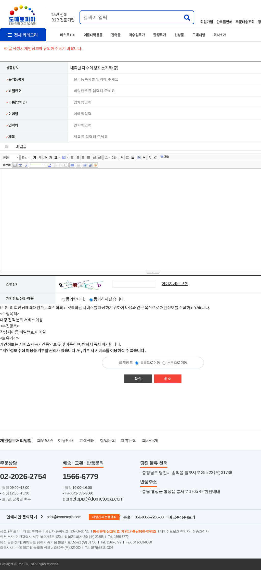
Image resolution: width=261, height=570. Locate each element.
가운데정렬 (78, 157)
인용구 (144, 157)
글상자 (138, 157)
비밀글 (21, 146)
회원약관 (45, 440)
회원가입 (206, 21)
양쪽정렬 (88, 157)
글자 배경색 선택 (68, 157)
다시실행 (155, 157)
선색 (50, 165)
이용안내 (66, 440)
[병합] (15, 165)
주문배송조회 (245, 21)
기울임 (45, 157)
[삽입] (20, 165)
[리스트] (114, 157)
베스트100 (67, 34)
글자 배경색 (64, 157)
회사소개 (220, 34)
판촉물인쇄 (224, 21)
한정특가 (159, 34)
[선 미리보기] (38, 165)
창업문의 (108, 440)
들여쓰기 (94, 157)
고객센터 (87, 440)
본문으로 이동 (177, 362)
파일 (165, 157)
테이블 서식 (78, 165)
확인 (138, 379)
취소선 (50, 157)
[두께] (55, 165)
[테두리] (66, 165)
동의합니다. (75, 299)
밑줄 (40, 157)
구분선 (132, 157)
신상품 (179, 34)
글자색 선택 (60, 157)
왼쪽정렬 (72, 157)
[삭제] (25, 165)
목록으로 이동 (150, 362)
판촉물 (116, 34)
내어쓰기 (100, 157)
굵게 (34, 157)
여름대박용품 (93, 34)
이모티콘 (95, 165)
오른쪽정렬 (83, 157)
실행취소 (150, 157)
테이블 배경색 (72, 165)
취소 (168, 379)
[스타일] (60, 165)
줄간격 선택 (110, 157)
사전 (90, 165)
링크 (122, 157)
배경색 (84, 165)
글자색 (56, 157)
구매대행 (198, 34)
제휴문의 (129, 440)
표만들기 (127, 157)
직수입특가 (137, 34)
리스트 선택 (118, 157)
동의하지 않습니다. (109, 299)
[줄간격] (106, 157)
